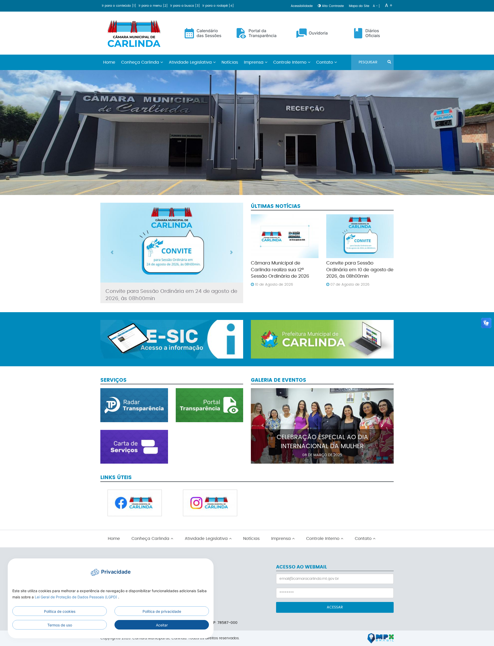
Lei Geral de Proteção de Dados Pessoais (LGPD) (76, 597)
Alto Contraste (333, 5)
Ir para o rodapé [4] (218, 5)
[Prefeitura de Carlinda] (322, 338)
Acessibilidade (302, 5)
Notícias (230, 62)
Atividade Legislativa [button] (191, 62)
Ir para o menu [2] (154, 5)
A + (389, 5)
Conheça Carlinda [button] (140, 62)
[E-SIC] (171, 338)
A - (376, 5)
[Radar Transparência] (134, 405)
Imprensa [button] (254, 62)
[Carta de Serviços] (134, 447)
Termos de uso (59, 625)
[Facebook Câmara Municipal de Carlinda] (134, 503)
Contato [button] (325, 62)
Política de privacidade (162, 611)
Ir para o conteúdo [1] (119, 5)
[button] (111, 253)
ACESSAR (335, 607)
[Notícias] (171, 243)
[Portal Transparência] (209, 405)
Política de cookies (59, 611)
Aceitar (162, 625)
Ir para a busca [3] (185, 5)
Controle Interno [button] (290, 62)
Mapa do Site (359, 5)
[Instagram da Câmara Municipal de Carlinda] (210, 503)
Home (109, 62)
